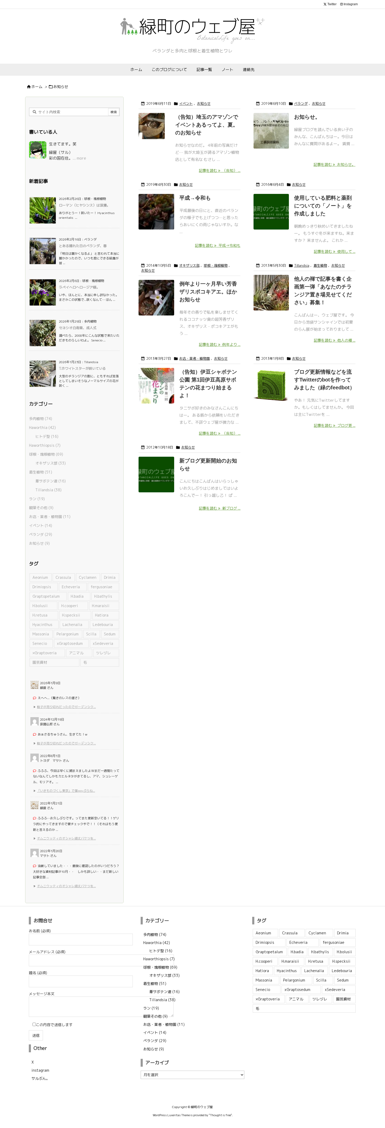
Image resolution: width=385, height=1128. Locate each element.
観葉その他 (41, 507)
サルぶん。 (40, 1078)
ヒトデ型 (46, 436)
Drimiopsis (41, 586)
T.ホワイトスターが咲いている (82, 368)
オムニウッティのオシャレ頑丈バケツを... (66, 838)
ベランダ (301, 103)
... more (79, 158)
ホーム (36, 86)
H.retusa (39, 615)
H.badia (77, 596)
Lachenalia (72, 624)
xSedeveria (103, 643)
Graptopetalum (46, 596)
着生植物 (320, 265)
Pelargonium (68, 633)
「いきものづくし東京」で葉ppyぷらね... (66, 790)
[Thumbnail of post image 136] (154, 136)
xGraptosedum (70, 643)
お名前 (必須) (40, 930)
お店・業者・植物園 (194, 358)
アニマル (76, 652)
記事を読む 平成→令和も (217, 245)
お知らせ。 (307, 117)
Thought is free (220, 1115)
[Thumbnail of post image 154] (271, 391)
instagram (40, 1070)
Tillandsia (301, 265)
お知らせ (204, 103)
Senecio (39, 643)
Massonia (40, 633)
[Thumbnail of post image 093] (156, 391)
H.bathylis (103, 596)
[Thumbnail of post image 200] (271, 136)
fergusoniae (101, 586)
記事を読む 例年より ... (219, 344)
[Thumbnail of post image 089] (271, 217)
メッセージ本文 (41, 993)
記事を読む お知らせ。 (334, 164)
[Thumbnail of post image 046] (156, 480)
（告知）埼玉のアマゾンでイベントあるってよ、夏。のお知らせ (206, 124)
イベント (186, 103)
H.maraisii (100, 605)
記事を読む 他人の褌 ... (334, 340)
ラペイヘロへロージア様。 (79, 287)
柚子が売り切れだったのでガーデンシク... (66, 707)
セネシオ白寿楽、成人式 (77, 327)
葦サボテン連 (50, 480)
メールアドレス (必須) (47, 951)
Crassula (63, 577)
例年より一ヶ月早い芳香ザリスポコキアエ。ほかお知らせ (208, 291)
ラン (37, 498)
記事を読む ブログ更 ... (334, 425)
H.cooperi (69, 605)
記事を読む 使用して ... (334, 251)
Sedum (110, 633)
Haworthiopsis (44, 445)
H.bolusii (40, 605)
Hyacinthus (42, 624)
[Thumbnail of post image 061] (156, 217)
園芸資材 (39, 662)
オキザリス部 (189, 265)
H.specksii (71, 615)
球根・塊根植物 (216, 265)
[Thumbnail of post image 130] (271, 298)
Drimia (110, 577)
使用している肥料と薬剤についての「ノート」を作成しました (323, 205)
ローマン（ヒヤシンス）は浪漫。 (84, 205)
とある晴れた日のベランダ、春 (83, 245)
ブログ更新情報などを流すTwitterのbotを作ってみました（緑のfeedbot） (324, 379)
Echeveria (71, 586)
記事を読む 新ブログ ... (219, 508)
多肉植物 (40, 418)
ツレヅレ (103, 652)
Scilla (91, 633)
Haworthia (42, 427)
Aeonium (40, 577)
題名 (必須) (38, 972)
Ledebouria (103, 624)
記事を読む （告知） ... (219, 170)
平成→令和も (195, 198)
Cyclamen (87, 577)
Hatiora (101, 615)
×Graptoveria (44, 652)
